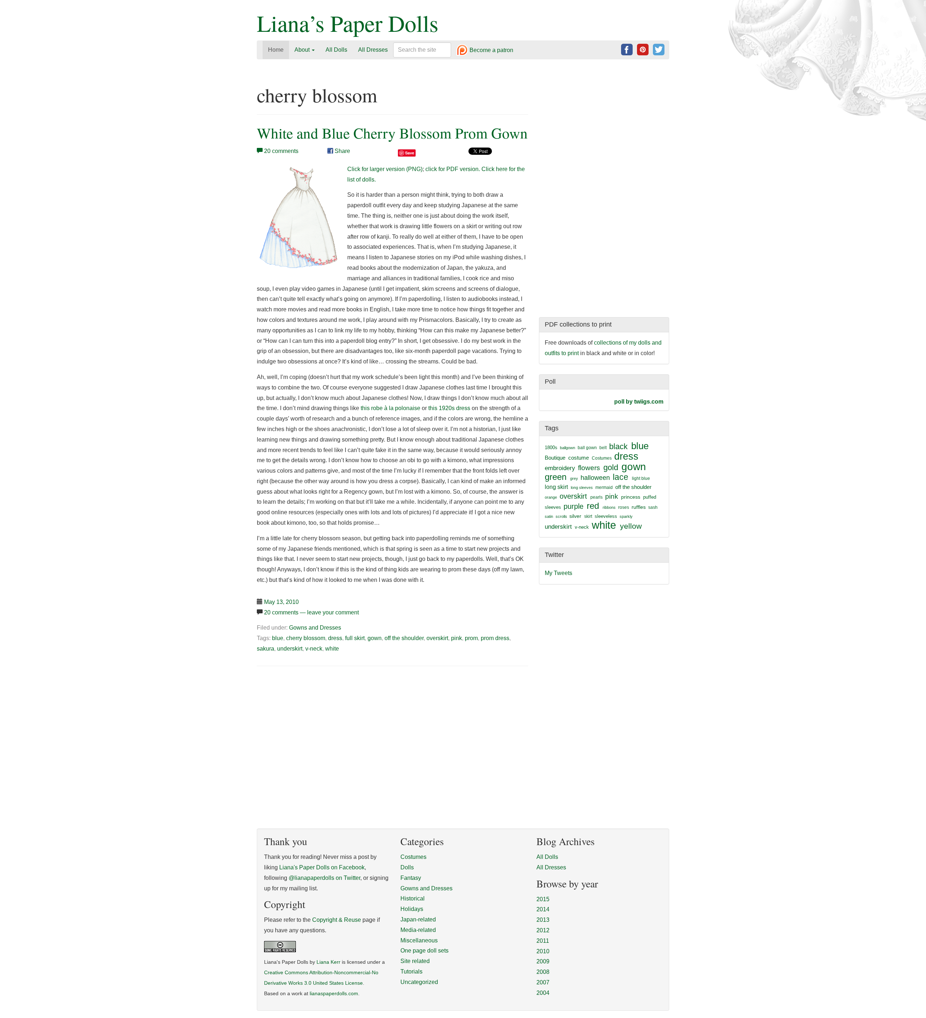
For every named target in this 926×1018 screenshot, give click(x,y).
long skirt (556, 487)
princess (630, 497)
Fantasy (410, 878)
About (302, 50)
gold (610, 467)
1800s (551, 447)
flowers (589, 468)
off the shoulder (404, 638)
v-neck (313, 649)
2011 (542, 941)
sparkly (626, 516)
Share (341, 151)
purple (573, 506)
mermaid (604, 487)
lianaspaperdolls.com (334, 993)
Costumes (602, 458)
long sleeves (582, 487)
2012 (542, 930)
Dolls (407, 867)
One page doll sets (424, 950)
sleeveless (606, 516)
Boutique (555, 458)
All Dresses (373, 50)
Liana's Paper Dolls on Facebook (322, 867)
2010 (542, 951)
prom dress (495, 638)
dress (335, 638)
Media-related (418, 930)
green (555, 477)
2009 (542, 961)
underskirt (289, 649)
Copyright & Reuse (336, 920)
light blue (641, 478)
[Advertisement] (317, 727)
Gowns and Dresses (315, 628)
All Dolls (336, 50)
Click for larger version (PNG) (384, 169)
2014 (542, 909)
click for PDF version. (452, 169)
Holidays (411, 909)
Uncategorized (419, 982)
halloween (595, 477)
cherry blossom (305, 638)
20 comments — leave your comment (311, 612)
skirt (588, 516)
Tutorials (411, 971)
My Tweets (558, 573)
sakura (265, 649)
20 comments (281, 151)
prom (471, 638)
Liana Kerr (328, 962)
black (618, 446)
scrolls (561, 516)
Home (276, 50)
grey (574, 478)
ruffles (639, 507)
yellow (631, 526)
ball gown (587, 447)
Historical (412, 898)
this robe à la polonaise (390, 408)
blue (277, 638)
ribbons (609, 507)
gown (375, 638)
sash (653, 507)
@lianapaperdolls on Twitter (324, 878)
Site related (415, 961)
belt (603, 447)
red (593, 506)
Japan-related (418, 919)
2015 (542, 899)
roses (623, 507)
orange (551, 497)
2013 (542, 920)
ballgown (567, 448)
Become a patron (490, 50)
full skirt (355, 638)
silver (575, 516)
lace (620, 477)
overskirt (437, 638)
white (332, 649)
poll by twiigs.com (638, 402)
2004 (542, 993)
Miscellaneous (419, 940)
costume (578, 458)
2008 (542, 972)
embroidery (560, 468)
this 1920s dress (449, 408)
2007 (542, 982)
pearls (596, 497)
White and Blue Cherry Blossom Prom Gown (392, 133)
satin (549, 516)
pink (456, 638)
